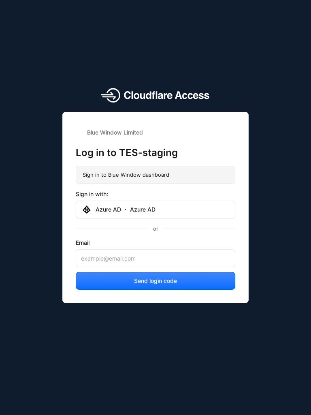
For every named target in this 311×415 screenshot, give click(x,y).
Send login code (155, 280)
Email (82, 242)
